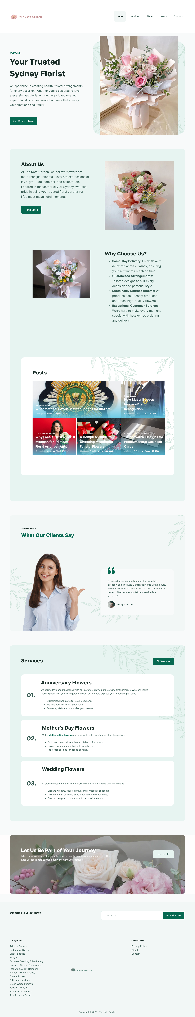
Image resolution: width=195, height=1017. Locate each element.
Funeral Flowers (86, 433)
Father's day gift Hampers (24, 968)
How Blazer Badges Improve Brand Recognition (139, 404)
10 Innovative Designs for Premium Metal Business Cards (143, 441)
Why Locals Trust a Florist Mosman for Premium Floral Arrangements (55, 441)
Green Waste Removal (21, 983)
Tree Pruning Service (21, 991)
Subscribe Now (173, 915)
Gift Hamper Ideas (20, 980)
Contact (178, 16)
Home (120, 16)
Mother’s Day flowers (61, 735)
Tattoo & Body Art (19, 987)
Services (134, 16)
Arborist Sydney (18, 946)
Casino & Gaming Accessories (26, 965)
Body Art (14, 957)
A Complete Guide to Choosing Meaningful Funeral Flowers (96, 441)
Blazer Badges (130, 396)
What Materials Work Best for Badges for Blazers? (73, 409)
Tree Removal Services (22, 995)
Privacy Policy (139, 946)
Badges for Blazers (43, 405)
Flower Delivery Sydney (45, 433)
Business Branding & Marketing (136, 433)
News (164, 16)
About (150, 16)
